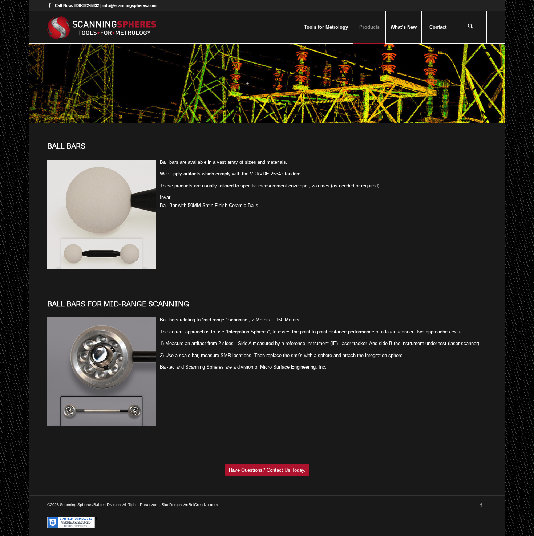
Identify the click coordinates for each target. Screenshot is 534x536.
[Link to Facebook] (49, 5)
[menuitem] (326, 27)
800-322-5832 (86, 5)
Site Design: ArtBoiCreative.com (190, 505)
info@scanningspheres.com (129, 5)
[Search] (470, 27)
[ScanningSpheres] (101, 27)
